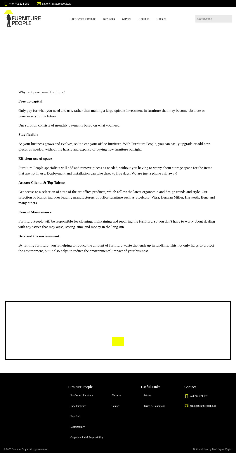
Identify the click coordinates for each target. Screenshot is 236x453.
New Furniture (78, 406)
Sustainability (77, 426)
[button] (16, 3)
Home (103, 58)
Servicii (126, 18)
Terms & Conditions (154, 406)
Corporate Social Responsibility (86, 437)
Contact (161, 18)
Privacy (148, 395)
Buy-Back (109, 18)
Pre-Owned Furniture (83, 18)
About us (143, 18)
